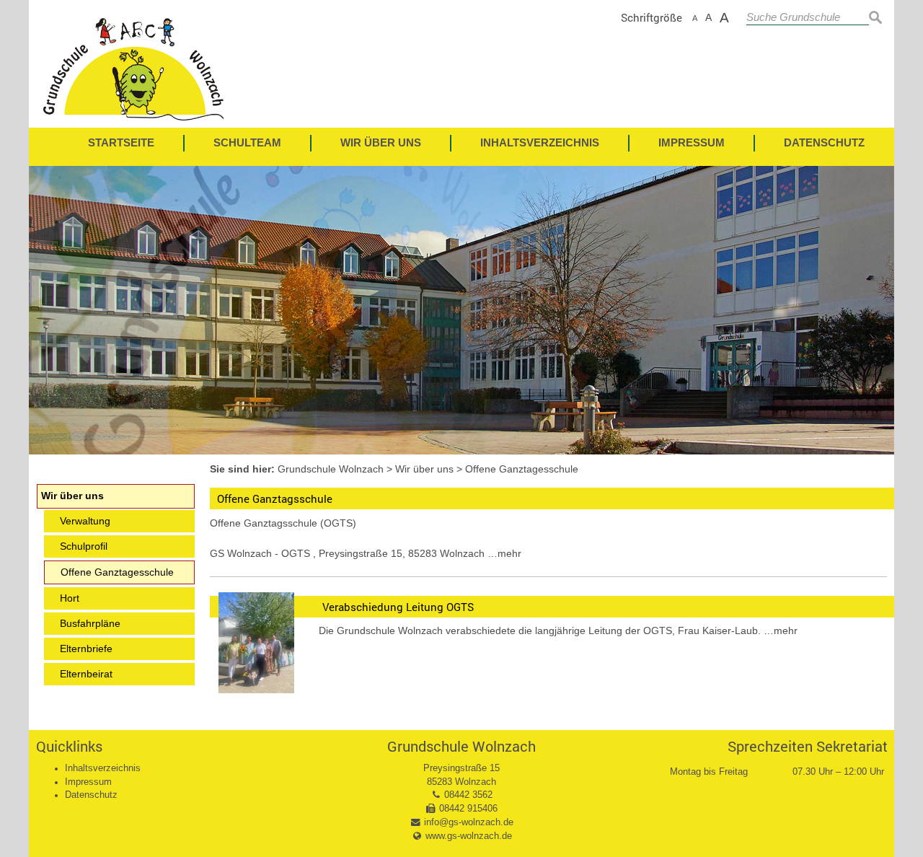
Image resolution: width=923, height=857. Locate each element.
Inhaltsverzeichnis (103, 768)
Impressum (88, 782)
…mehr (504, 553)
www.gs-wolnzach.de (468, 836)
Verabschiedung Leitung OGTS (398, 606)
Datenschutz (91, 795)
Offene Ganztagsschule (274, 498)
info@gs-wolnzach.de (468, 822)
